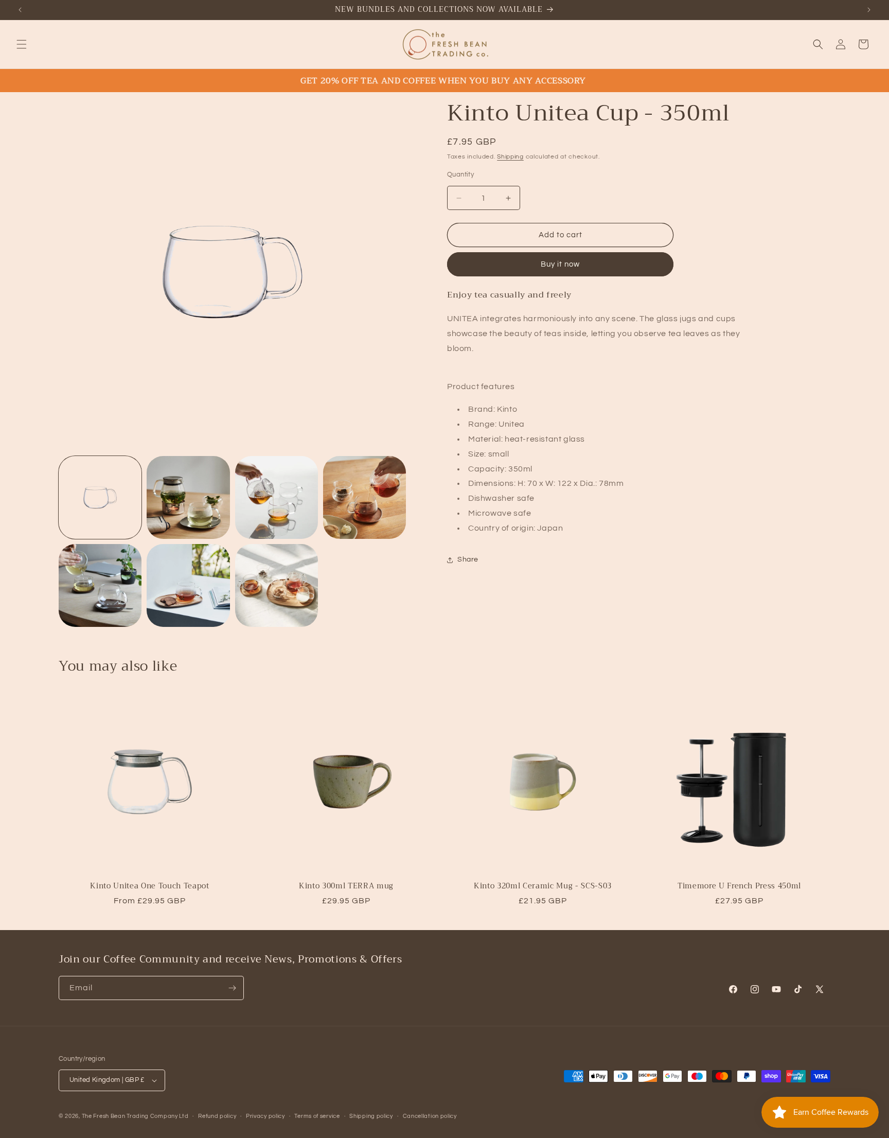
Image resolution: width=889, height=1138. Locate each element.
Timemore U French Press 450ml (739, 886)
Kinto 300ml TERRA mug (346, 886)
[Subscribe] (232, 988)
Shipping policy (371, 1116)
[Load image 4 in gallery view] (364, 497)
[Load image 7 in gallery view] (276, 585)
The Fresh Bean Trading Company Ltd (135, 1116)
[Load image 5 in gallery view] (100, 585)
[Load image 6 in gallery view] (188, 585)
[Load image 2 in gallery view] (188, 497)
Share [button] (467, 559)
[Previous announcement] (20, 10)
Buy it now (560, 265)
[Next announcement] (869, 10)
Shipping (510, 156)
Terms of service (317, 1116)
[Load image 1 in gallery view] (100, 497)
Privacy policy (265, 1116)
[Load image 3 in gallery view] (276, 497)
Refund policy (217, 1116)
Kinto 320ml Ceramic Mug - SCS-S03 (543, 886)
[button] (21, 44)
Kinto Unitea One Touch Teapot (149, 886)
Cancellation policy (430, 1116)
